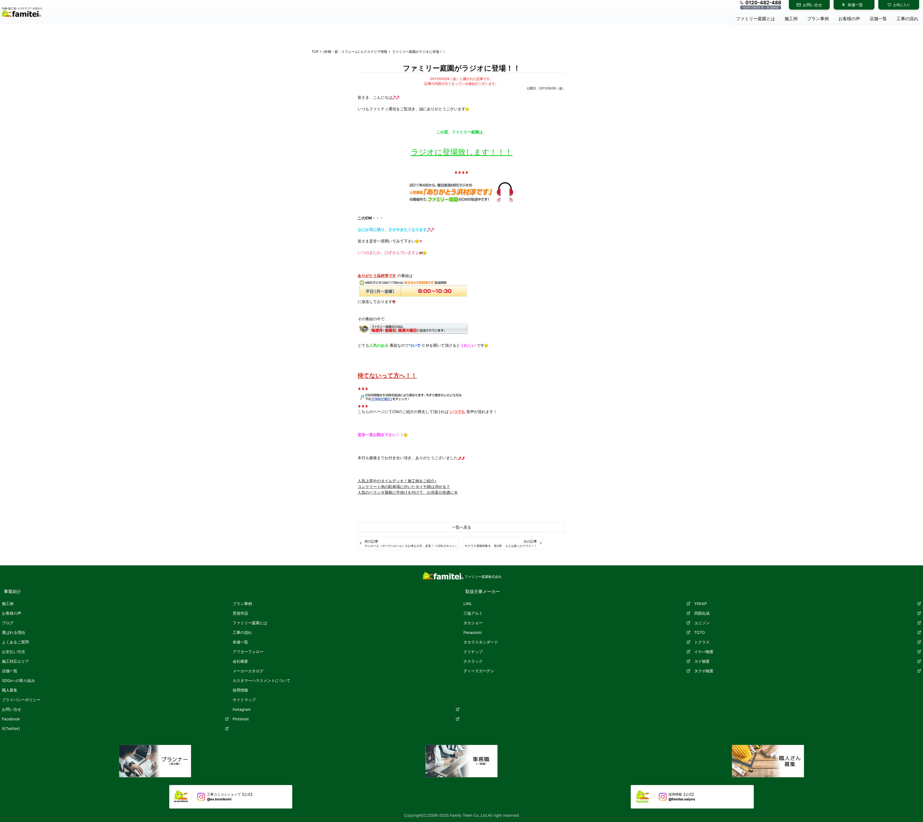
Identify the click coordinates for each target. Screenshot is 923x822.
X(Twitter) (11, 728)
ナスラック (473, 661)
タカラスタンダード (480, 642)
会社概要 (240, 661)
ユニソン (702, 622)
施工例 (7, 603)
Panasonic (472, 632)
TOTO (699, 632)
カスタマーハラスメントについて (261, 680)
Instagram (242, 709)
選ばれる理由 (13, 632)
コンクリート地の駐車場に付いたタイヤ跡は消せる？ (404, 486)
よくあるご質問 (15, 642)
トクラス (702, 642)
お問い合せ (812, 4)
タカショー (473, 622)
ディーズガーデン (478, 670)
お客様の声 (11, 613)
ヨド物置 (702, 661)
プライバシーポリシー (21, 699)
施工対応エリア (15, 661)
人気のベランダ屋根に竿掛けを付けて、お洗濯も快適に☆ (408, 492)
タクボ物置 (703, 670)
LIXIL (467, 603)
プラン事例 (242, 603)
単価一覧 (855, 4)
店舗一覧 (9, 670)
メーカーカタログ (248, 670)
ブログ (7, 622)
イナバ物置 (703, 651)
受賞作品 (240, 613)
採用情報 (240, 690)
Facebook (11, 719)
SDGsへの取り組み (18, 680)
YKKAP (700, 603)
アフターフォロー (248, 651)
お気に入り (901, 5)
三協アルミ (473, 613)
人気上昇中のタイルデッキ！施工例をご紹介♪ (397, 480)
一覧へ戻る (461, 527)
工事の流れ (242, 632)
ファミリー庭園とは (250, 622)
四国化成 (702, 613)
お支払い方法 (13, 651)
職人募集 (9, 690)
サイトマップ (244, 699)
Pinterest (241, 719)
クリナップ (473, 651)
